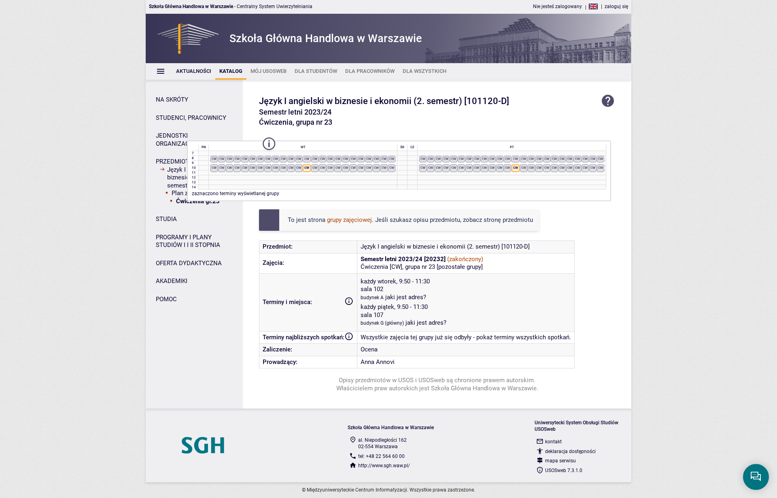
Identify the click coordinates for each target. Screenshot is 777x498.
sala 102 (372, 289)
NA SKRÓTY (172, 99)
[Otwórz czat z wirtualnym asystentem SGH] (756, 477)
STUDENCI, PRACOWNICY (191, 117)
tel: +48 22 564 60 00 (381, 456)
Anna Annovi (378, 362)
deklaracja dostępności (570, 451)
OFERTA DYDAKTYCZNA (189, 263)
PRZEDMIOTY (174, 161)
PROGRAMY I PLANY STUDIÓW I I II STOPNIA (188, 241)
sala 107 (372, 315)
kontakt (553, 442)
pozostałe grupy (459, 266)
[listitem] (193, 71)
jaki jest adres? (405, 297)
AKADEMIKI (171, 281)
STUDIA (166, 219)
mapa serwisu (560, 461)
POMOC (166, 299)
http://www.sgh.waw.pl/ (384, 465)
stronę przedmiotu (508, 219)
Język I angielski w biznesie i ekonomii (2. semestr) (360, 101)
